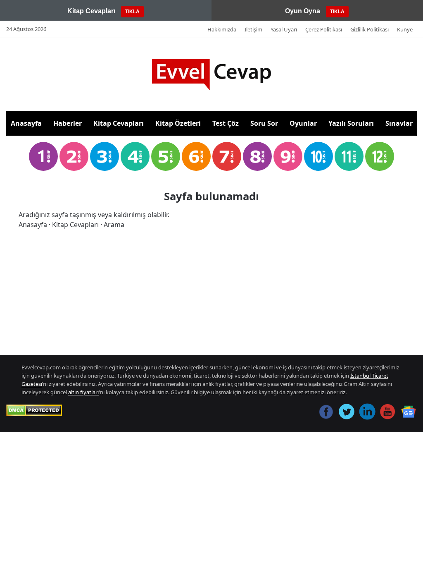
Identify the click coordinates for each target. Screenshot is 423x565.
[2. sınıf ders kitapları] (73, 156)
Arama (114, 224)
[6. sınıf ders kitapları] (196, 156)
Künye (405, 29)
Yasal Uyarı (284, 29)
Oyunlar (303, 123)
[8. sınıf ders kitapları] (257, 156)
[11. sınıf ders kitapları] (349, 156)
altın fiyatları (83, 392)
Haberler (67, 123)
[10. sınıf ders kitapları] (318, 156)
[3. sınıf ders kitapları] (104, 156)
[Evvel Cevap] (211, 74)
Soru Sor (264, 123)
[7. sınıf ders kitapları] (226, 156)
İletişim (253, 29)
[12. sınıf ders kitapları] (379, 156)
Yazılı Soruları (351, 123)
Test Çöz (225, 123)
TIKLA (132, 11)
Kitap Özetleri (178, 123)
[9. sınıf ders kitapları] (287, 156)
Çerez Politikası (323, 29)
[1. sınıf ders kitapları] (43, 156)
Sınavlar (399, 123)
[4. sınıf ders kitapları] (135, 156)
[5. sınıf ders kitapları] (165, 156)
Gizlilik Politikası (369, 29)
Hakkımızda (221, 29)
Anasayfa (26, 123)
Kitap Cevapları (118, 123)
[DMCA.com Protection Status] (34, 410)
